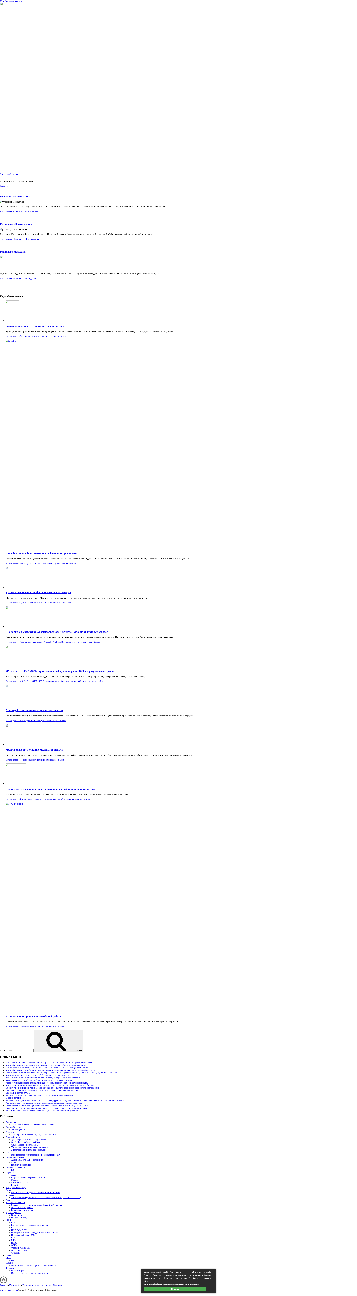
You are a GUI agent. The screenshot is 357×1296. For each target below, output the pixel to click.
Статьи (9, 1255)
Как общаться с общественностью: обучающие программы (41, 553)
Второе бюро (17, 1270)
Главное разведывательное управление (29, 1225)
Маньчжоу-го (12, 1195)
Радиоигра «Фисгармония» (16, 224)
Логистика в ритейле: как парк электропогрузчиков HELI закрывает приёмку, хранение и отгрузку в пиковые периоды (63, 1073)
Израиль (10, 1172)
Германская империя (15, 1167)
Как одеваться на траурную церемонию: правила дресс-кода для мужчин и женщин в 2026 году (51, 1085)
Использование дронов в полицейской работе (33, 1016)
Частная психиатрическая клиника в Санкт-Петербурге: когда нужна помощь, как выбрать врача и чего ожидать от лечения (65, 1100)
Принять (175, 1289)
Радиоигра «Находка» (13, 251)
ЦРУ (13, 1260)
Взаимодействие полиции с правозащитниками (34, 710)
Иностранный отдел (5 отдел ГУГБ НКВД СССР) (34, 1233)
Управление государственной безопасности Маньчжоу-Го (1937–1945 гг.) (46, 1197)
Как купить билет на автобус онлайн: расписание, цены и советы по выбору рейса (45, 1103)
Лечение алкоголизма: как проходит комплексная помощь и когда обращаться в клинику (48, 1105)
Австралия (11, 1122)
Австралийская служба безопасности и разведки (34, 1124)
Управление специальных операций (28, 1150)
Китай (9, 1190)
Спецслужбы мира (9, 174)
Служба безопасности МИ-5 (24, 1145)
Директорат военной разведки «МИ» (28, 1140)
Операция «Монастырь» (15, 196)
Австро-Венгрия (13, 1127)
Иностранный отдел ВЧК (23, 1235)
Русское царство (13, 1212)
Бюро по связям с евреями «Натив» (28, 1177)
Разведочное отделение (22, 1210)
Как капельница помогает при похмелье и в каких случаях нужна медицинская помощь (47, 1067)
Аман (13, 1175)
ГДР (7, 1152)
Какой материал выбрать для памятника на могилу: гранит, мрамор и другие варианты (47, 1083)
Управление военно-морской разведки (29, 1147)
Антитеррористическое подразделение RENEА (33, 1134)
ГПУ (13, 1227)
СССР (8, 1220)
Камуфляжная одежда (16, 1187)
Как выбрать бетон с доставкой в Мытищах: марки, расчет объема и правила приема (46, 1065)
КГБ (13, 1238)
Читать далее (19, 211)
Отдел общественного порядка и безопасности (33, 1265)
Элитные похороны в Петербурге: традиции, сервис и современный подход (42, 1090)
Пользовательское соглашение (36, 1285)
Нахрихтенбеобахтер (21, 1165)
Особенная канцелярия (22, 1207)
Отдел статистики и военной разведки (29, 1273)
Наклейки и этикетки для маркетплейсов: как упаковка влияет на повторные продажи (47, 1108)
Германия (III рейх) (15, 1157)
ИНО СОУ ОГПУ (19, 1230)
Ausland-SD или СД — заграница (27, 1160)
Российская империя (15, 1202)
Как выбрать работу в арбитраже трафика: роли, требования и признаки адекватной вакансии (50, 1070)
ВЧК (13, 1222)
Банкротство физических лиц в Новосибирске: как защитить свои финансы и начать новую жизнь (52, 1088)
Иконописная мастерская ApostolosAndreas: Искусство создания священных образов (57, 631)
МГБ (13, 1240)
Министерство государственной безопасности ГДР (35, 1155)
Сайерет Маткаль (19, 1182)
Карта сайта (15, 1285)
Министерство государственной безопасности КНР (35, 1192)
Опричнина (16, 1215)
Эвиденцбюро (18, 1129)
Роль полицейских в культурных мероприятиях (35, 325)
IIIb (12, 1170)
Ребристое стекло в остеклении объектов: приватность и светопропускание (42, 1110)
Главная (4, 1285)
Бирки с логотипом (15, 1098)
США (8, 1258)
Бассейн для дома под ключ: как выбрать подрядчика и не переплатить (39, 1095)
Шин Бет (15, 1185)
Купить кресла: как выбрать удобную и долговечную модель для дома (39, 1080)
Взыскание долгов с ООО (18, 1093)
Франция (10, 1268)
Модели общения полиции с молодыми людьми (34, 749)
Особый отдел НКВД (21, 1250)
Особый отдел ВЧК (20, 1248)
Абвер (14, 1162)
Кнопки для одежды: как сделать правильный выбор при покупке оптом (50, 789)
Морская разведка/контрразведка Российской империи (37, 1205)
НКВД (14, 1243)
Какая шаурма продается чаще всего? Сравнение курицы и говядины (39, 1075)
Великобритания (13, 1137)
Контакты (57, 1285)
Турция (9, 1263)
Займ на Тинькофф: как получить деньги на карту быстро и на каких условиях (43, 1078)
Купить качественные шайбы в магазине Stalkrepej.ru (38, 592)
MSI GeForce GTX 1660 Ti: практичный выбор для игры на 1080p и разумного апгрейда (60, 671)
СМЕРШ (15, 1253)
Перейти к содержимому (12, 1)
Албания (10, 1132)
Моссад (14, 1180)
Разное (9, 1200)
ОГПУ (14, 1245)
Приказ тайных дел (20, 1217)
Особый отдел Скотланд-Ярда (25, 1142)
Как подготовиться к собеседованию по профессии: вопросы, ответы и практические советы (50, 1062)
